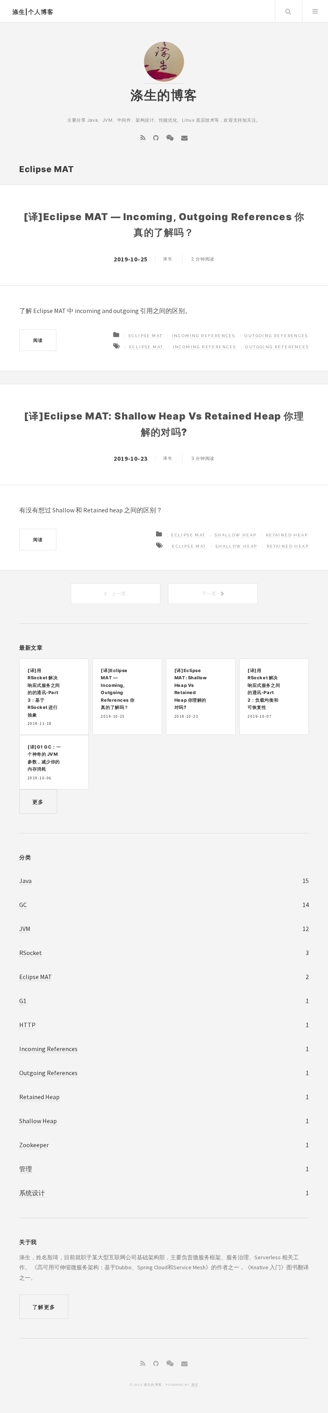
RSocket (30, 953)
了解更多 (43, 1307)
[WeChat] (170, 137)
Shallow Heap (236, 535)
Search (288, 11)
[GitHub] (156, 137)
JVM (24, 929)
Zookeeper (34, 1145)
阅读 (38, 340)
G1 (22, 1001)
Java (25, 881)
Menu (315, 11)
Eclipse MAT (145, 335)
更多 (38, 802)
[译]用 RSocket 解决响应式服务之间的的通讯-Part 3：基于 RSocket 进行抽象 (44, 693)
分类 (25, 857)
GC (23, 905)
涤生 (194, 1385)
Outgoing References (276, 335)
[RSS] (143, 137)
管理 (25, 1169)
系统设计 (32, 1193)
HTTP (27, 1025)
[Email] (184, 137)
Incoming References (204, 335)
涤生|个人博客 (33, 12)
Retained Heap (287, 535)
